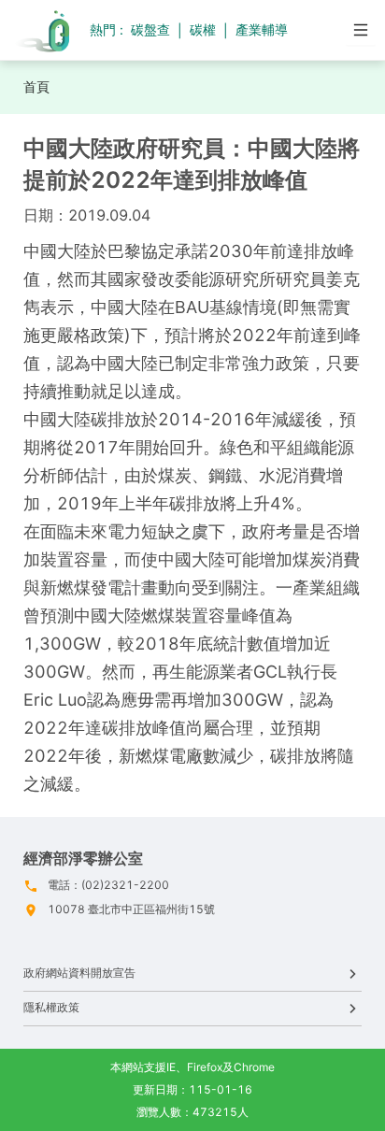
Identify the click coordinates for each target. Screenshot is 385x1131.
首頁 (36, 86)
